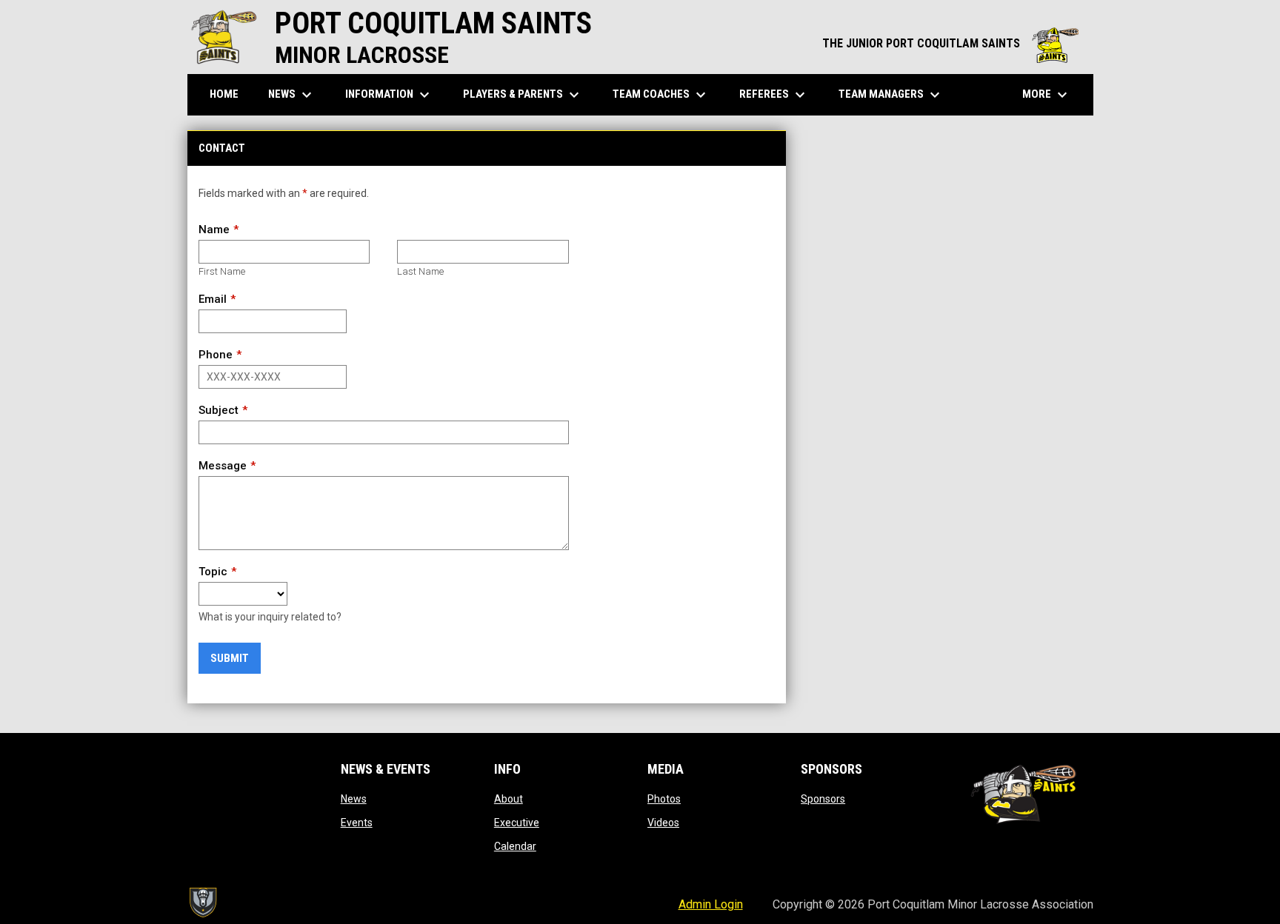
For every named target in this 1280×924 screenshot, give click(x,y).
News (354, 799)
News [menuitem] (292, 95)
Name (214, 229)
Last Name (420, 271)
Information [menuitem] (389, 95)
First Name (222, 271)
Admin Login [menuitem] (711, 904)
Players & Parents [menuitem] (523, 95)
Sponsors (823, 799)
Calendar (515, 846)
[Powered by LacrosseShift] (202, 902)
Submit (229, 658)
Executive (516, 822)
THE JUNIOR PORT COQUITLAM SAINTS (950, 43)
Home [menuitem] (224, 94)
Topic (213, 571)
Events (357, 822)
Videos (663, 822)
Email (213, 299)
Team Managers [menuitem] (891, 95)
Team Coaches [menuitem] (661, 95)
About (508, 799)
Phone (216, 354)
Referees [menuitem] (774, 95)
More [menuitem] (1046, 95)
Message (223, 465)
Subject (219, 410)
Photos (664, 799)
